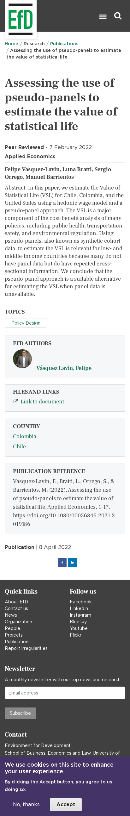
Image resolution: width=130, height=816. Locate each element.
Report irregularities (26, 648)
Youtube (79, 628)
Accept (65, 804)
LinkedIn (79, 608)
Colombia (24, 436)
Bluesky (78, 621)
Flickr (75, 635)
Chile (19, 446)
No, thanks (26, 804)
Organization (18, 621)
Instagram (80, 615)
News (11, 615)
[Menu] (102, 17)
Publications (64, 43)
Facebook (81, 601)
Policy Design (25, 323)
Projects (14, 635)
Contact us (16, 608)
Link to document (42, 401)
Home (11, 43)
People (12, 628)
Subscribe (20, 713)
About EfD (16, 601)
